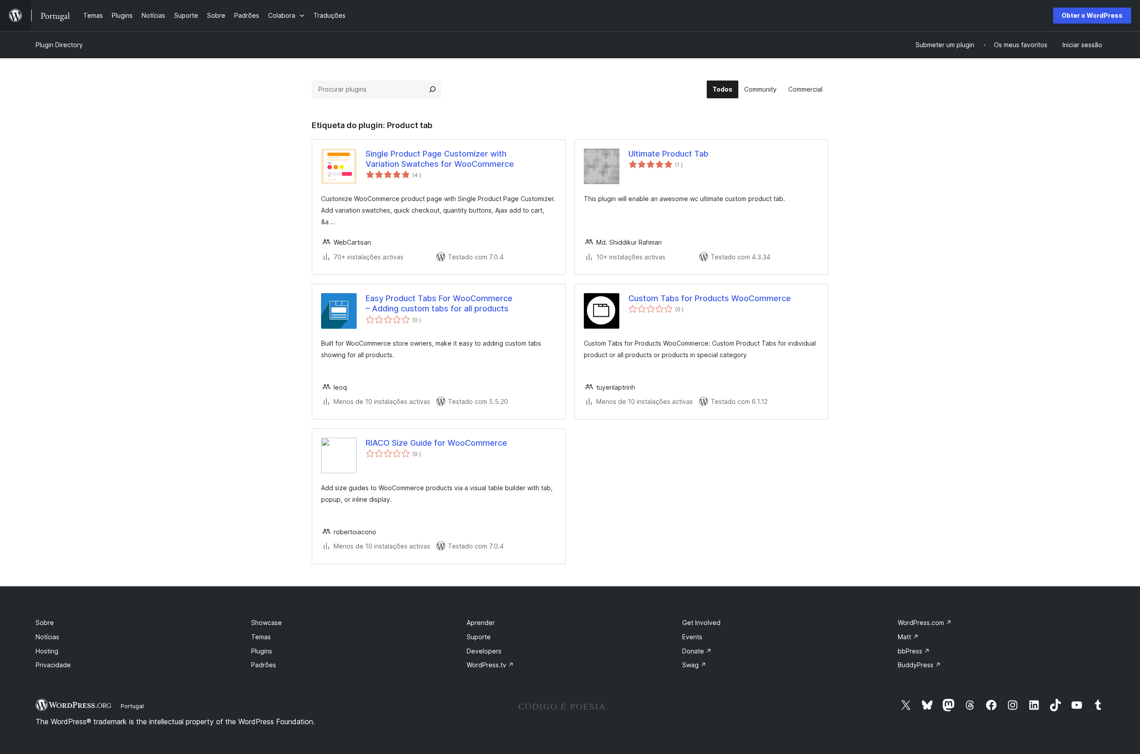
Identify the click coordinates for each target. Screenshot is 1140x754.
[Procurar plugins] (432, 89)
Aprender (481, 622)
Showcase (266, 622)
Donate (697, 651)
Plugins (261, 651)
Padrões (263, 665)
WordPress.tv (490, 665)
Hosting (47, 651)
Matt (908, 637)
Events (692, 637)
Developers (484, 651)
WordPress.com (925, 622)
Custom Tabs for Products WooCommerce (709, 298)
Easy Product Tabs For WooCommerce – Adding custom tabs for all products (439, 303)
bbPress (914, 651)
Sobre (45, 622)
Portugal (132, 706)
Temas (261, 637)
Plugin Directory (59, 44)
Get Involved (701, 622)
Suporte (479, 637)
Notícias (47, 637)
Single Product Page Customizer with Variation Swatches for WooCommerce (440, 159)
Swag (694, 665)
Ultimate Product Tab (668, 153)
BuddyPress (919, 665)
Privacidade (53, 665)
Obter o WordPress (1092, 15)
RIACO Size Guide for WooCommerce (436, 443)
